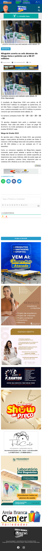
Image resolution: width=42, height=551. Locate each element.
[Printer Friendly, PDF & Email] (38, 165)
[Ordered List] (12, 205)
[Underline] (7, 205)
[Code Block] (19, 205)
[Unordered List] (14, 205)
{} (24, 205)
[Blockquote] (17, 205)
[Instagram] (23, 547)
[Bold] (3, 205)
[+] (26, 205)
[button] (38, 7)
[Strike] (10, 205)
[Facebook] (18, 547)
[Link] (21, 205)
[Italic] (5, 205)
